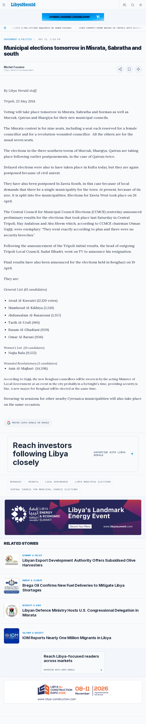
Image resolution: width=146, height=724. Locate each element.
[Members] (124, 5)
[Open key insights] (138, 69)
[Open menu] (4, 5)
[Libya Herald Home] (23, 5)
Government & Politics (18, 39)
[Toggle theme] (140, 5)
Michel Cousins (14, 67)
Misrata (34, 481)
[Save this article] (129, 69)
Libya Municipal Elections (93, 481)
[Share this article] (120, 69)
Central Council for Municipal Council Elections (44, 489)
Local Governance (56, 481)
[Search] (132, 5)
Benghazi (16, 481)
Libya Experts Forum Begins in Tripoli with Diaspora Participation (104, 28)
